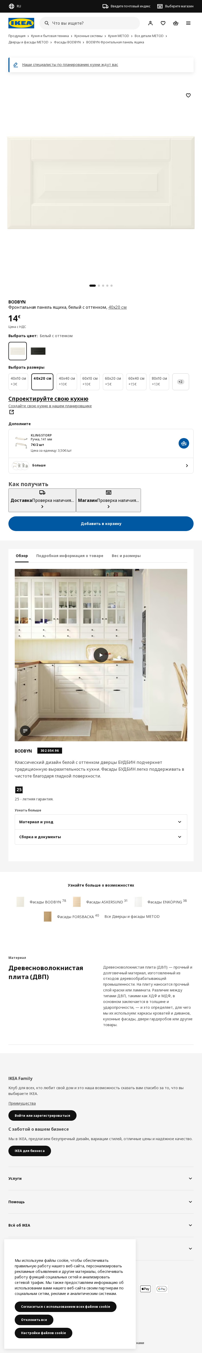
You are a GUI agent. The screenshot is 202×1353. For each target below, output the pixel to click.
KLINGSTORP (41, 435)
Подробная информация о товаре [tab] (69, 555)
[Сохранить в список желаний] (188, 95)
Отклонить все (34, 1320)
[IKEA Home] (21, 23)
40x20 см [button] (117, 307)
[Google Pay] (161, 1289)
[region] (101, 181)
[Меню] (188, 23)
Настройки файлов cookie (43, 1333)
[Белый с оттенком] (17, 351)
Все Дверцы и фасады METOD (132, 916)
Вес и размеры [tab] (126, 555)
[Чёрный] (38, 351)
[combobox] (88, 23)
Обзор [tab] (22, 555)
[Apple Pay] (145, 1289)
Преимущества (22, 1103)
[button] (42, 794)
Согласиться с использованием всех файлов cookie (65, 1306)
